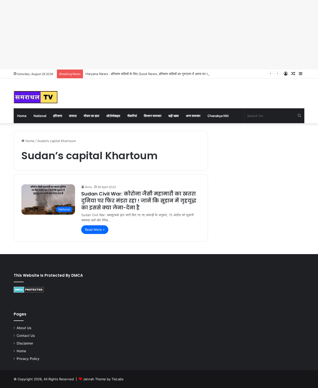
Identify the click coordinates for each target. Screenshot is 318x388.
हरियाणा (57, 116)
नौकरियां (132, 116)
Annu (88, 187)
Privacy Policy (28, 359)
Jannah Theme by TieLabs (103, 379)
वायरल (73, 116)
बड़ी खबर (173, 116)
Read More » (95, 230)
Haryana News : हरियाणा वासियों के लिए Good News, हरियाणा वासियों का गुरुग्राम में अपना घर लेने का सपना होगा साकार (161, 74)
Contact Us (26, 336)
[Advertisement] (149, 35)
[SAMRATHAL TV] (35, 97)
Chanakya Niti (218, 116)
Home (22, 116)
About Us (24, 328)
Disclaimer (25, 343)
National (40, 116)
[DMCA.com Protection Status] (29, 291)
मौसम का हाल (91, 116)
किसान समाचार (152, 116)
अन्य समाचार (193, 116)
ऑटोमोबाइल (113, 116)
